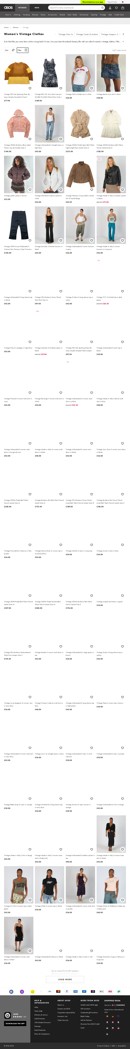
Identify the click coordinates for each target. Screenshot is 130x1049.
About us (61, 1005)
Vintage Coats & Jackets (87, 34)
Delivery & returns (41, 1015)
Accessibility (122, 1046)
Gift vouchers (85, 1009)
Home (6, 27)
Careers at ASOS (64, 1009)
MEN (37, 7)
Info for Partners (86, 1020)
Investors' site (62, 1016)
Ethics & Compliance (42, 1034)
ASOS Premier (39, 1018)
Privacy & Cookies (103, 1046)
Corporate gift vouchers (89, 1012)
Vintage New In (66, 34)
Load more (65, 979)
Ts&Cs (113, 1046)
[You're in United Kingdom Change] (123, 2)
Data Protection (40, 1030)
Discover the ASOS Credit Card (90, 1026)
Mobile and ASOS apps (89, 1005)
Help (36, 1007)
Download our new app (93, 2)
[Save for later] (30, 88)
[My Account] (110, 7)
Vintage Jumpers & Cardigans (114, 34)
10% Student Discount (42, 1022)
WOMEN (22, 7)
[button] (107, 1016)
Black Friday (85, 1016)
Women (16, 27)
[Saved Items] (116, 7)
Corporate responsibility (66, 1012)
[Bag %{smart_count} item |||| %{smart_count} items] (123, 7)
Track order (38, 1011)
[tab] (8, 14)
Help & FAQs (112, 2)
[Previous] (55, 34)
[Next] (123, 34)
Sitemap (37, 1026)
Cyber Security (63, 1020)
